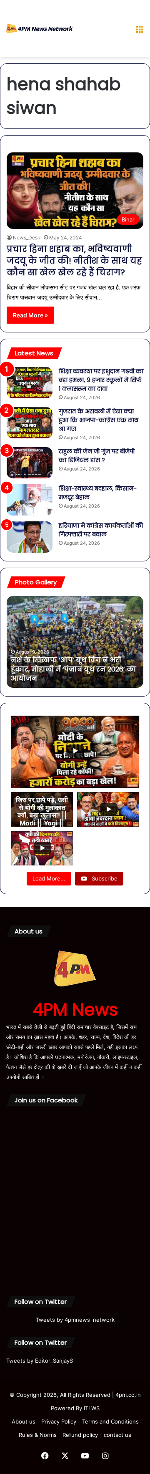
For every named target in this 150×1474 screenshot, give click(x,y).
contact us (117, 1434)
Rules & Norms (38, 1434)
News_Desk (26, 237)
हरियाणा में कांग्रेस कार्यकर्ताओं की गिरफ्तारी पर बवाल (101, 529)
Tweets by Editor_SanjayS (39, 1360)
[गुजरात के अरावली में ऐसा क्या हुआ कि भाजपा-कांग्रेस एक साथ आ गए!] (29, 422)
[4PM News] (39, 28)
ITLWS (92, 1408)
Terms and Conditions (110, 1421)
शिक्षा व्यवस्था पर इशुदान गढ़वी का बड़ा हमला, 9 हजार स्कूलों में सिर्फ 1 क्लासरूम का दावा (101, 380)
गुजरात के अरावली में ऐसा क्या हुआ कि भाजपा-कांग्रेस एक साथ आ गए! (98, 420)
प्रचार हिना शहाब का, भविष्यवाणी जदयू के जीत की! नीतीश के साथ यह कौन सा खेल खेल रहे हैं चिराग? (74, 260)
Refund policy (80, 1434)
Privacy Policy (58, 1421)
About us (23, 1421)
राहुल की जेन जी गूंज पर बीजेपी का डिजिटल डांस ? (97, 455)
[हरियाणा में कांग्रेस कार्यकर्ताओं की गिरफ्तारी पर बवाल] (29, 537)
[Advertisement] (101, 30)
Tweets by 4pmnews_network (75, 1319)
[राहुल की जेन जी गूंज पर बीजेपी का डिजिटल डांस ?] (29, 462)
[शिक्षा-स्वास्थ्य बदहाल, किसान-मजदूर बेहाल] (29, 500)
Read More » (30, 315)
